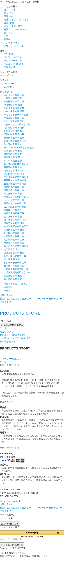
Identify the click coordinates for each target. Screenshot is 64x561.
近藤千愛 (15, 141)
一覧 (11, 75)
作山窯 (13, 144)
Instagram (5, 501)
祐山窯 (13, 275)
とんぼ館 (14, 174)
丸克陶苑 (14, 233)
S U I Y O (14, 160)
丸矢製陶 (14, 239)
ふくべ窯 (14, 200)
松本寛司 (14, 223)
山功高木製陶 (16, 269)
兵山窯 (13, 193)
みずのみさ (16, 246)
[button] (32, 534)
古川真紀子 (15, 206)
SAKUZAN (9, 86)
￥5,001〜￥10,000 (13, 64)
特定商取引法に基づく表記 (13, 298)
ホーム (3, 362)
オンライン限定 (11, 42)
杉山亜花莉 (16, 164)
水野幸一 (14, 243)
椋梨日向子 (15, 262)
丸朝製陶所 (16, 226)
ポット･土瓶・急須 (13, 26)
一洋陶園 (14, 101)
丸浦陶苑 (14, 229)
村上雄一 (14, 266)
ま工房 (13, 216)
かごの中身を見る (10, 523)
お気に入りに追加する (12, 324)
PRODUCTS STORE (20, 313)
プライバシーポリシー (37, 298)
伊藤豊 (13, 104)
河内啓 (14, 128)
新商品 (7, 39)
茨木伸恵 (14, 108)
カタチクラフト (17, 124)
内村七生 (14, 111)
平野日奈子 (16, 197)
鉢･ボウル (9, 13)
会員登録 (8, 287)
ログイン (8, 290)
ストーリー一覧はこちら (12, 358)
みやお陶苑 (15, 256)
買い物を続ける (7, 341)
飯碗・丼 (8, 16)
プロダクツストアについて (17, 284)
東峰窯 (13, 167)
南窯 (12, 249)
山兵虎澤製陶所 (17, 272)
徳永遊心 (14, 170)
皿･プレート (10, 9)
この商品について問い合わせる (15, 338)
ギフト (7, 36)
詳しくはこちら (13, 429)
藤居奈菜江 (15, 203)
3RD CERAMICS (19, 147)
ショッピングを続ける (12, 544)
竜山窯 (13, 279)
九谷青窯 (14, 131)
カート (3, 305)
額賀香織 (14, 190)
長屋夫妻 (15, 183)
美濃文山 (14, 252)
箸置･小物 (9, 23)
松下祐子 (15, 220)
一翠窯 (13, 98)
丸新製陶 (14, 236)
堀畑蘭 (13, 210)
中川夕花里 (16, 177)
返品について (6, 331)
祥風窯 (13, 154)
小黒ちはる (16, 114)
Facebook (15, 501)
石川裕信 (14, 95)
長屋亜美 (15, 180)
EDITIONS (9, 83)
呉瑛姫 (14, 134)
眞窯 (12, 157)
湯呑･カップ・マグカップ (16, 19)
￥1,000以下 (10, 54)
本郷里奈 (14, 213)
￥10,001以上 (10, 67)
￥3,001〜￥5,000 (13, 60)
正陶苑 (13, 151)
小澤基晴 (14, 118)
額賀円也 (14, 187)
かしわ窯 (14, 121)
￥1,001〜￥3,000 (13, 57)
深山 (12, 259)
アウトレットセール (13, 46)
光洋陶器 (14, 137)
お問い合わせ (6, 295)
